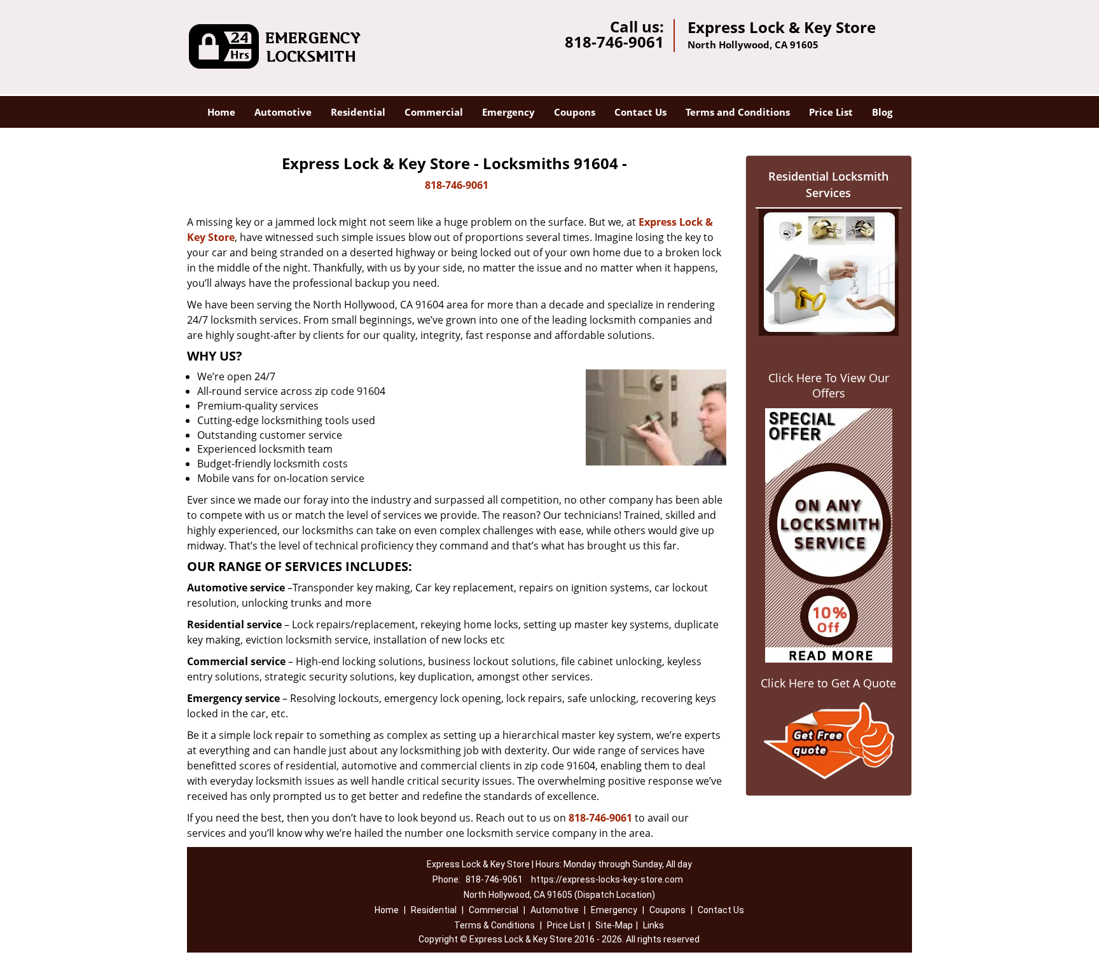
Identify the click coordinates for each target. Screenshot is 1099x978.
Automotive (283, 112)
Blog (882, 112)
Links (653, 925)
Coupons (574, 112)
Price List (831, 112)
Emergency (508, 112)
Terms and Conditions (738, 112)
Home (221, 112)
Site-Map (614, 925)
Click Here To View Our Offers (828, 385)
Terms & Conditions (494, 925)
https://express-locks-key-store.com (607, 879)
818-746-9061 (614, 41)
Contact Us (640, 112)
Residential (358, 112)
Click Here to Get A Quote (828, 683)
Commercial (433, 112)
